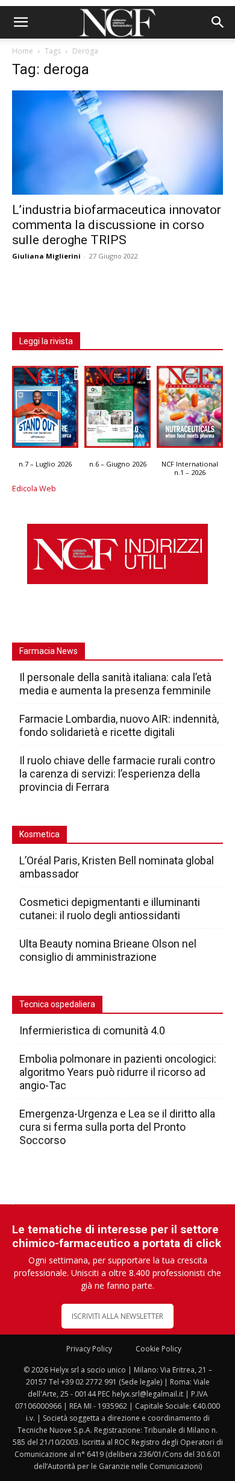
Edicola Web (34, 488)
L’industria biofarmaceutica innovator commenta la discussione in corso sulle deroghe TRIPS (116, 225)
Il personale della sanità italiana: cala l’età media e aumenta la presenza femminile (115, 684)
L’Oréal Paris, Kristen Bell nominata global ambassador (116, 867)
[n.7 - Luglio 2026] (45, 410)
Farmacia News (48, 651)
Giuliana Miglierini (46, 255)
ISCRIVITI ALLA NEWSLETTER (117, 1316)
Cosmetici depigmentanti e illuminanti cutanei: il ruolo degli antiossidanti (109, 909)
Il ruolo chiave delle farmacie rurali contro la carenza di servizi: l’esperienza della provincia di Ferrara (117, 773)
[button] (20, 22)
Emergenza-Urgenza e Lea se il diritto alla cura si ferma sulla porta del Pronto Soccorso (117, 1126)
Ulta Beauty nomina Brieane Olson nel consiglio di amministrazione (107, 950)
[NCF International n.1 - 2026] (190, 410)
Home (22, 51)
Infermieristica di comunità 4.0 (92, 1030)
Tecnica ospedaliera (57, 1004)
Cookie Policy (158, 1349)
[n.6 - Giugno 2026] (117, 410)
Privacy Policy (89, 1349)
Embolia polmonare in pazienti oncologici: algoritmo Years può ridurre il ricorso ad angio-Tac (117, 1072)
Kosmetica (39, 834)
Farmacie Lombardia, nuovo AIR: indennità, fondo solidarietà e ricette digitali (119, 725)
